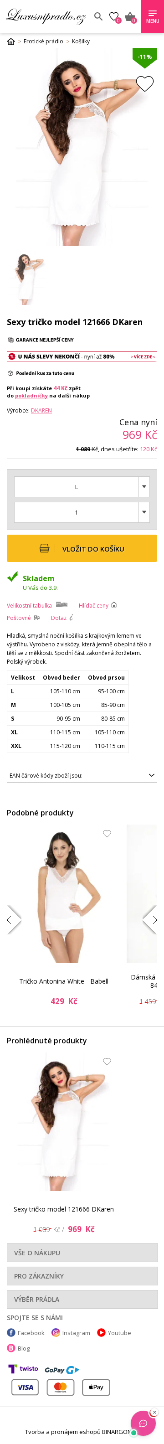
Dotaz (59, 618)
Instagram (76, 1333)
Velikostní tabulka (29, 605)
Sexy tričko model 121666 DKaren (64, 1209)
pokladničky (31, 395)
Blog (24, 1348)
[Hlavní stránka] (14, 41)
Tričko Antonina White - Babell (63, 981)
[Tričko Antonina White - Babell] (63, 894)
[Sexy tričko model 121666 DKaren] (63, 1121)
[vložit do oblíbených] (144, 83)
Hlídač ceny (93, 605)
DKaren (41, 410)
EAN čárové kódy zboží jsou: (46, 775)
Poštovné (19, 618)
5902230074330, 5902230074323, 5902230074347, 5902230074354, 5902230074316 (75, 777)
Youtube (119, 1333)
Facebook (31, 1333)
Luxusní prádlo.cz (46, 16)
